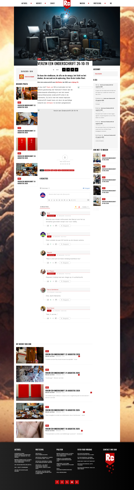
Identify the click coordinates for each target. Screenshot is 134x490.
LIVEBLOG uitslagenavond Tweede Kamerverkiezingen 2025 (64, 460)
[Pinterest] (72, 69)
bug (52, 170)
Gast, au (50, 87)
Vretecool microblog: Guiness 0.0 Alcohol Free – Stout (44, 458)
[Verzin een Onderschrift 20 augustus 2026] (26, 144)
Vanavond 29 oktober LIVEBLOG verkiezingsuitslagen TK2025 (65, 465)
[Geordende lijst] (59, 200)
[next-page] (97, 209)
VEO (19, 102)
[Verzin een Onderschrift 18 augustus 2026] (30, 429)
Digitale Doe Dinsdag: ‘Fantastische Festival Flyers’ (85, 454)
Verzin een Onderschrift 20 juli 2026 (109, 202)
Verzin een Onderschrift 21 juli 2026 (109, 191)
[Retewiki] (77, 482)
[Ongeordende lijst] (62, 200)
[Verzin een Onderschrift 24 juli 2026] (97, 157)
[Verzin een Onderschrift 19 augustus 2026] (26, 169)
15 (84, 412)
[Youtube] (72, 482)
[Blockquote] (64, 200)
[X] (68, 69)
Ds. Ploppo (50, 271)
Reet (48, 213)
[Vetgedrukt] (49, 200)
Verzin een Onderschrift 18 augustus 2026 (62, 428)
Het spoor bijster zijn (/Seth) (22, 464)
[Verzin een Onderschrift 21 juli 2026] (97, 190)
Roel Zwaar (50, 308)
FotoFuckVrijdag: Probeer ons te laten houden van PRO (85, 458)
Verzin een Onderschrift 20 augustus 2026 (27, 157)
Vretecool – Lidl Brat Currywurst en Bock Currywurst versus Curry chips (43, 466)
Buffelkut (59, 82)
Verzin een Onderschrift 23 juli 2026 (109, 170)
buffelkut (47, 170)
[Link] (69, 200)
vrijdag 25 (74, 82)
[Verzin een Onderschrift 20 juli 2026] (97, 201)
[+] (74, 200)
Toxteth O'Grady (29, 77)
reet (56, 170)
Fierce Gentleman (52, 289)
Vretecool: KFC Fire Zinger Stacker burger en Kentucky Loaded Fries (43, 472)
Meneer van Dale (50, 356)
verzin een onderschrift (68, 170)
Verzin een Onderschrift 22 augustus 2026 (27, 106)
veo (59, 170)
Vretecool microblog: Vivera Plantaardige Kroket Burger (43, 462)
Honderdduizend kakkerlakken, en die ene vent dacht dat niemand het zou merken (22, 455)
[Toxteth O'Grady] (22, 76)
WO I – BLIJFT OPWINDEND (21, 467)
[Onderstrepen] (54, 200)
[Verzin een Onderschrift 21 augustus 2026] (26, 118)
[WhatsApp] (76, 69)
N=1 (48, 234)
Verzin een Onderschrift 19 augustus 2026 (26, 182)
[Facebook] (64, 69)
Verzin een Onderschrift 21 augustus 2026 (26, 132)
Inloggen (87, 188)
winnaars (50, 103)
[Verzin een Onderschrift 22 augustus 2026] (26, 93)
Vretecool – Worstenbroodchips (41, 454)
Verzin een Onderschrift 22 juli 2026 (109, 180)
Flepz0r (49, 252)
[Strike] (57, 200)
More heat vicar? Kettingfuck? (86, 461)
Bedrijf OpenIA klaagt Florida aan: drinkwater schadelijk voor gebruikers (22, 461)
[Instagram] (62, 482)
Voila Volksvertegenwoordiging (64, 469)
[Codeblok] (67, 200)
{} (72, 200)
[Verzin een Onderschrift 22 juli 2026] (97, 179)
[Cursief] (51, 200)
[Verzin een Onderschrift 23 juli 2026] (97, 168)
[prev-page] (94, 209)
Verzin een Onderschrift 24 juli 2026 (109, 159)
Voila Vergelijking (62, 472)
